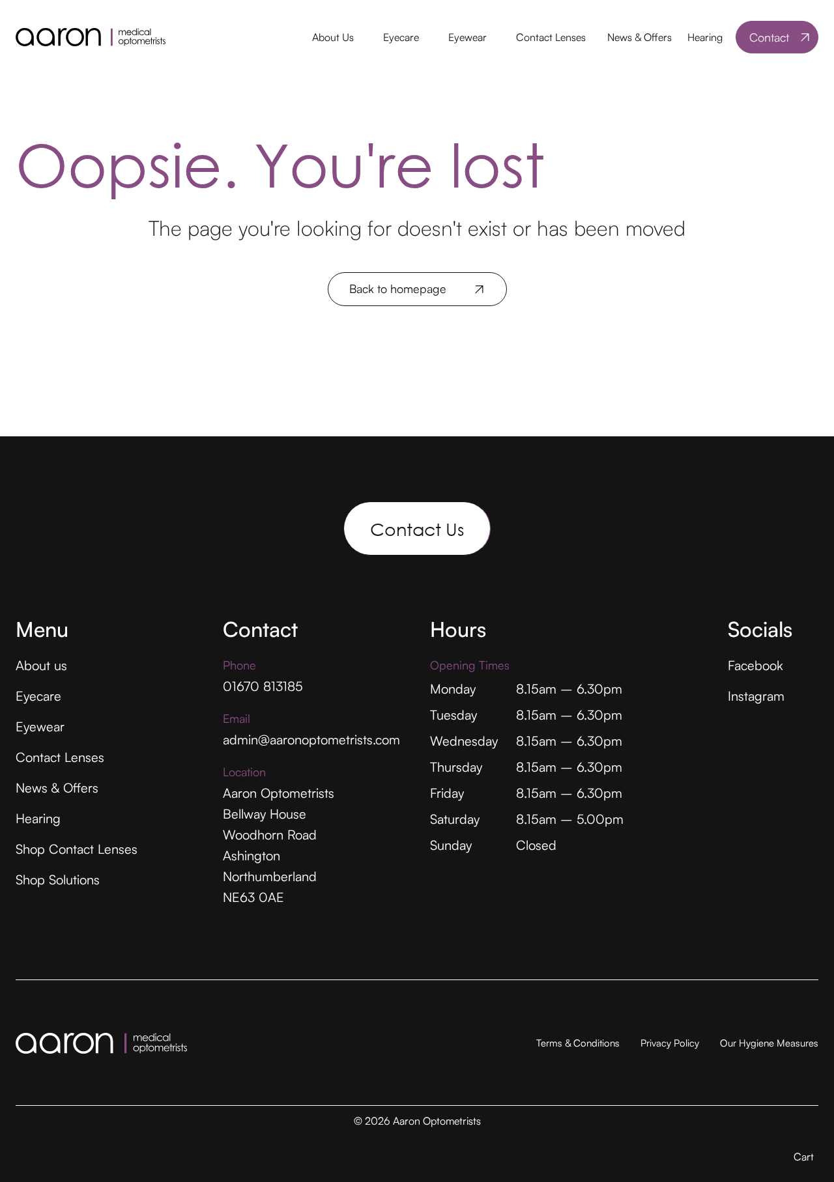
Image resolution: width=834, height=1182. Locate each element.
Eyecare (401, 37)
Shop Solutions (58, 879)
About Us (333, 37)
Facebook (755, 665)
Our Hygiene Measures (769, 1043)
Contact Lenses (551, 37)
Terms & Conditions (578, 1043)
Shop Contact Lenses (76, 849)
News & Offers (639, 37)
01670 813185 (263, 686)
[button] (331, 37)
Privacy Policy (669, 1043)
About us (41, 665)
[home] (90, 37)
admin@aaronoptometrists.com (311, 739)
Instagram (756, 696)
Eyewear (467, 37)
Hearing (705, 37)
